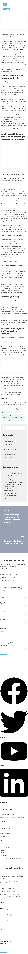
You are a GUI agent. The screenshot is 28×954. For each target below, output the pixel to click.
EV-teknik (6, 452)
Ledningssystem (4, 836)
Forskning (6, 460)
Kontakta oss (3, 855)
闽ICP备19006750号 (18, 858)
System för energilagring (7, 814)
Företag (3, 611)
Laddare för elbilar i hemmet (8, 807)
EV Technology (13, 412)
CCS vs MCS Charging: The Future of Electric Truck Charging (14, 474)
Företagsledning (8, 442)
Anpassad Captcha (6, 643)
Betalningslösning (5, 833)
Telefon (3, 619)
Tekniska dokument (5, 853)
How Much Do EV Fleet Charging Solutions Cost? (13, 490)
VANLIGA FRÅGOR (4, 847)
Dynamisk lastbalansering (7, 831)
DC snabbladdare (5, 812)
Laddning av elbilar (5, 826)
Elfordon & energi (9, 447)
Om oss (2, 845)
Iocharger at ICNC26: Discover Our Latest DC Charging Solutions (13, 479)
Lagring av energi (5, 828)
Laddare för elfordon (10, 449)
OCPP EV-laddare (18, 185)
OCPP (11, 50)
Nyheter (2, 850)
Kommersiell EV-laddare (6, 809)
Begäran (3, 628)
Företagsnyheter (8, 444)
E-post (2, 603)
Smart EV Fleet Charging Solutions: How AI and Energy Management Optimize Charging (13, 484)
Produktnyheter (8, 457)
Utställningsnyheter (9, 454)
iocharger (11, 858)
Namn (2, 595)
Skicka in (3, 654)
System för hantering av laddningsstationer (12, 817)
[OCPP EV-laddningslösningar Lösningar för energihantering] (6, 1)
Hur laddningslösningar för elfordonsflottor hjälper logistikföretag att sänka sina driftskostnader (12, 496)
